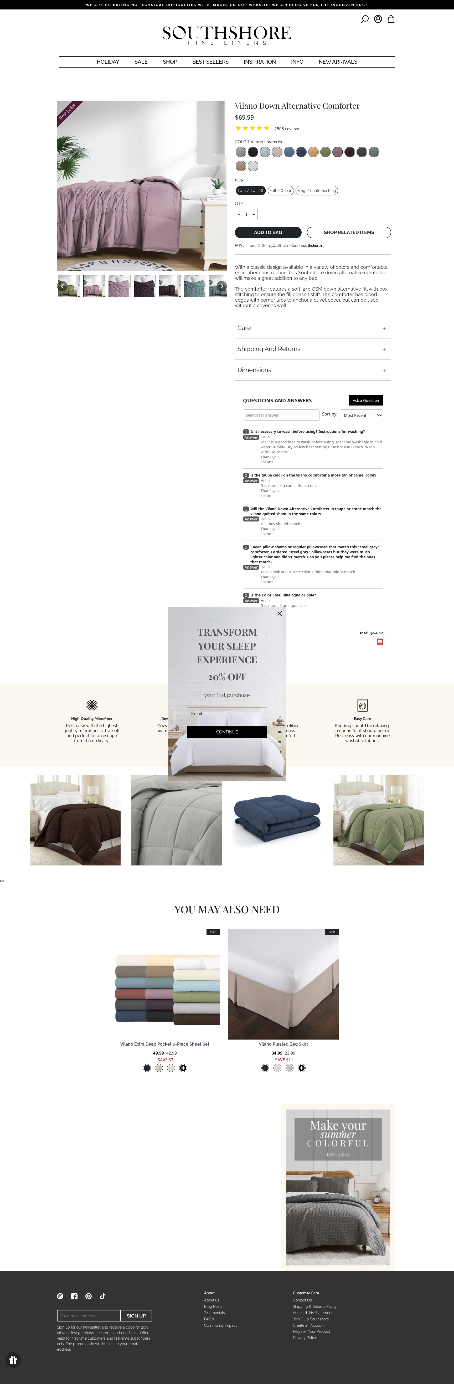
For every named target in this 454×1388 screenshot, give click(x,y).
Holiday (108, 62)
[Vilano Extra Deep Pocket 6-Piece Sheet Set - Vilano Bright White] (171, 1068)
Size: (240, 180)
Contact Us (302, 1300)
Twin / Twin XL (251, 191)
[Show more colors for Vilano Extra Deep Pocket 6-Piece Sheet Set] (183, 1068)
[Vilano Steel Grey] (241, 152)
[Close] (280, 613)
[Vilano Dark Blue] (301, 152)
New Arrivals (338, 62)
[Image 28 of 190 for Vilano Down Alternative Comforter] (195, 286)
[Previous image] (62, 286)
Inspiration (260, 62)
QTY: (239, 203)
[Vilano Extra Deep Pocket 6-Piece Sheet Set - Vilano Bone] (159, 1068)
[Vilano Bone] (277, 152)
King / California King (316, 191)
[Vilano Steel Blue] (374, 152)
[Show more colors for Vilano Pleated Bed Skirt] (301, 1068)
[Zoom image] (142, 186)
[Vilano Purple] (350, 152)
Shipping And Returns (269, 349)
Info (297, 62)
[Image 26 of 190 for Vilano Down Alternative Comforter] (145, 286)
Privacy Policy (305, 1338)
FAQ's (209, 1319)
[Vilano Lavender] (338, 152)
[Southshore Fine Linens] (227, 35)
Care (244, 328)
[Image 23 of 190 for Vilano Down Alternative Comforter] (69, 286)
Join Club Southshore (311, 1319)
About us (211, 1300)
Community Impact (220, 1325)
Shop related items (349, 232)
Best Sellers (210, 62)
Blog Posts (213, 1306)
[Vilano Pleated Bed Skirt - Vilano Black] (265, 1068)
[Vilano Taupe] (241, 166)
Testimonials (214, 1313)
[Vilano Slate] (362, 152)
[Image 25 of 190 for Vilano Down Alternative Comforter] (120, 286)
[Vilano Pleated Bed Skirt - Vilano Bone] (277, 1068)
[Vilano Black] (253, 152)
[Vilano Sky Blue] (265, 152)
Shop (170, 62)
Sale (141, 62)
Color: (259, 141)
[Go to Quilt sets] (338, 1187)
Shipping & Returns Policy (315, 1306)
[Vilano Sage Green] (326, 152)
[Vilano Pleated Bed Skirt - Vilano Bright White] (289, 1068)
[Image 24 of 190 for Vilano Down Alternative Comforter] (94, 286)
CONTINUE (227, 732)
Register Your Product (311, 1331)
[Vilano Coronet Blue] (289, 152)
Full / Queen (281, 191)
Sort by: (329, 414)
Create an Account (308, 1325)
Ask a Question (366, 400)
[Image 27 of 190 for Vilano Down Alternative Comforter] (170, 286)
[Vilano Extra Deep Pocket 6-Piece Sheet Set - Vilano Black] (147, 1068)
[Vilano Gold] (313, 152)
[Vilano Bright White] (253, 166)
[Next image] (221, 286)
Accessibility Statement (312, 1313)
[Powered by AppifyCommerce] (380, 642)
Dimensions (254, 370)
